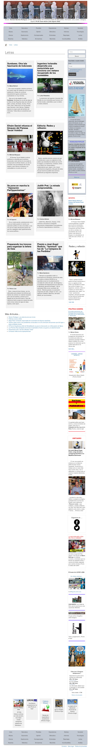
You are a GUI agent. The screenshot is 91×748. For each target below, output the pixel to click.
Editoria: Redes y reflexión (46, 126)
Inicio (10, 28)
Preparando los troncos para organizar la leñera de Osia (19, 246)
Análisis (80, 39)
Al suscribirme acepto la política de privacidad (75, 70)
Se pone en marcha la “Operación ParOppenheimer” (18, 188)
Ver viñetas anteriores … (76, 576)
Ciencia (11, 35)
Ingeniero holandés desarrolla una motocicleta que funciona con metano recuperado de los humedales (48, 69)
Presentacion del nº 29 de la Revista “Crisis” (21, 329)
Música (11, 32)
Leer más (71, 302)
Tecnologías (80, 32)
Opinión (38, 32)
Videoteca (24, 39)
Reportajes (66, 35)
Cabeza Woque (45, 702)
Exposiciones (52, 28)
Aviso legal (71, 746)
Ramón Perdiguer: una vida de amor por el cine (22, 317)
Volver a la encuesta (77, 695)
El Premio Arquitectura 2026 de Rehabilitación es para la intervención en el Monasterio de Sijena (36, 326)
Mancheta (52, 39)
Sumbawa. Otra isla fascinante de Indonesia (19, 64)
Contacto (64, 746)
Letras (80, 35)
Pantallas (38, 28)
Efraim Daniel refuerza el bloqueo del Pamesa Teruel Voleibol (19, 128)
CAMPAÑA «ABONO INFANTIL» (77, 354)
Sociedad (80, 28)
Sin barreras (38, 39)
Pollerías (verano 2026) (15, 319)
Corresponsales (38, 35)
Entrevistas (52, 35)
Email (69, 63)
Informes (66, 32)
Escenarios (25, 32)
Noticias (66, 28)
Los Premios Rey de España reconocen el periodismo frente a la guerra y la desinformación (34, 328)
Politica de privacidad (81, 746)
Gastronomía (24, 35)
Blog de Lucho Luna (76, 591)
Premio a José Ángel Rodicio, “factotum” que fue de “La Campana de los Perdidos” (49, 248)
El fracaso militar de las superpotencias (20, 331)
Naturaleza (25, 28)
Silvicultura (52, 32)
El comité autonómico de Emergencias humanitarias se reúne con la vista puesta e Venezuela (76, 313)
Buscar (77, 56)
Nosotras (10, 39)
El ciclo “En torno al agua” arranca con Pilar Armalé (76, 88)
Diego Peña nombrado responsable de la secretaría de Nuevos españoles (29, 320)
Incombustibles (66, 39)
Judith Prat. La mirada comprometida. (48, 186)
